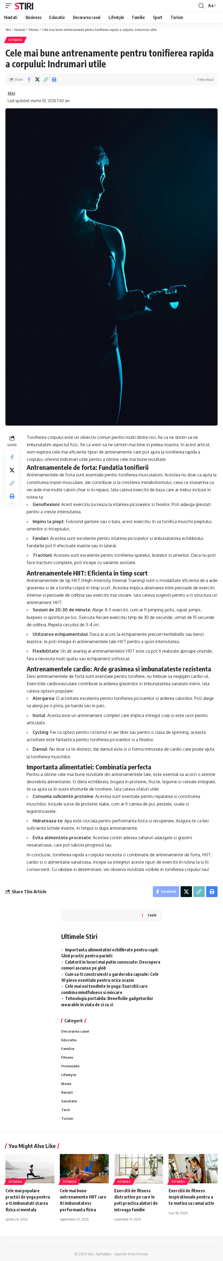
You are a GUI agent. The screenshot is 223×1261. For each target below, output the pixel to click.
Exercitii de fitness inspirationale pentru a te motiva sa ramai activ (191, 1197)
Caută (152, 915)
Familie (67, 1048)
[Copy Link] (45, 79)
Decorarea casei (75, 1031)
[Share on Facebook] (29, 79)
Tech (65, 1110)
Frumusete (70, 1066)
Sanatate (69, 1101)
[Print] (54, 79)
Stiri (24, 5)
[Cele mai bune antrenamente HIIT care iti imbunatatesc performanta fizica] (84, 1168)
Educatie (68, 1040)
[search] (201, 5)
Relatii (67, 1092)
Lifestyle (68, 1075)
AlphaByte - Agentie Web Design (121, 1254)
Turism (67, 1118)
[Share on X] (37, 79)
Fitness (15, 40)
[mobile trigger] (10, 5)
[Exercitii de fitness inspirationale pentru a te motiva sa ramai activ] (193, 1168)
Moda (66, 1083)
